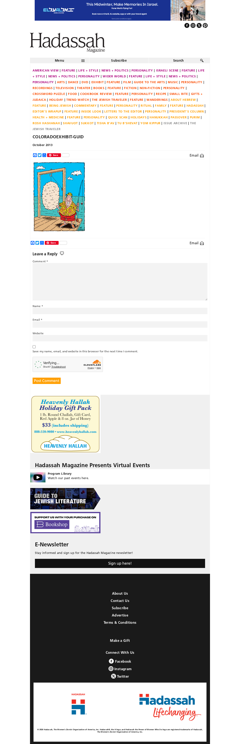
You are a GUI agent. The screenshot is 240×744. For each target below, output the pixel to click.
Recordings (43, 88)
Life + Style (88, 70)
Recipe (161, 94)
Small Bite (178, 94)
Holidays (138, 117)
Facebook (122, 661)
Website (38, 333)
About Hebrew (183, 99)
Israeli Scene (167, 70)
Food (72, 94)
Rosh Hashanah (46, 123)
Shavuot (70, 123)
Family (161, 105)
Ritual (146, 105)
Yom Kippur (150, 123)
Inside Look (91, 111)
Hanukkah (159, 117)
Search (178, 60)
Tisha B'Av (106, 123)
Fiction (130, 88)
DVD (85, 82)
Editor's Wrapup (47, 111)
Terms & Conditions (120, 622)
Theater (83, 88)
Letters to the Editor (123, 111)
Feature (68, 70)
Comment (40, 261)
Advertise (120, 615)
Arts (61, 82)
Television (65, 88)
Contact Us (120, 600)
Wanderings (157, 99)
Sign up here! (120, 563)
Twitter (122, 676)
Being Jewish (60, 105)
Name (38, 306)
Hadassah (195, 105)
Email (195, 155)
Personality (142, 70)
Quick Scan (118, 117)
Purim (195, 117)
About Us (120, 593)
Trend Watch (77, 99)
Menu (59, 60)
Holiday (56, 99)
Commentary (85, 105)
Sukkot (87, 123)
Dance (73, 82)
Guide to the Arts (149, 82)
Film (127, 82)
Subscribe (119, 60)
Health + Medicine (48, 117)
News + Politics (115, 70)
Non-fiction (150, 88)
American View (46, 70)
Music (173, 82)
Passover (179, 117)
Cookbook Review (96, 94)
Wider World (114, 76)
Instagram (122, 669)
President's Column (186, 111)
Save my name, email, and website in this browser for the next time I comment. (85, 351)
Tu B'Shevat (127, 123)
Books (98, 88)
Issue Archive (175, 123)
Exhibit (97, 82)
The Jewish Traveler (109, 99)
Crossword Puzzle (49, 94)
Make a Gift (120, 640)
